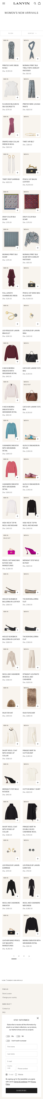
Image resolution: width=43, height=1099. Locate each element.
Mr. (23, 1036)
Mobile (20, 1074)
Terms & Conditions (20, 1082)
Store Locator (7, 993)
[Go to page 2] (29, 956)
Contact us (6, 1009)
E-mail (11, 1074)
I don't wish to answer (18, 1041)
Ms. (12, 1036)
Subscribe (21, 1090)
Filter (10, 33)
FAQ (3, 1012)
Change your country (9, 997)
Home (4, 980)
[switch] (8, 1036)
